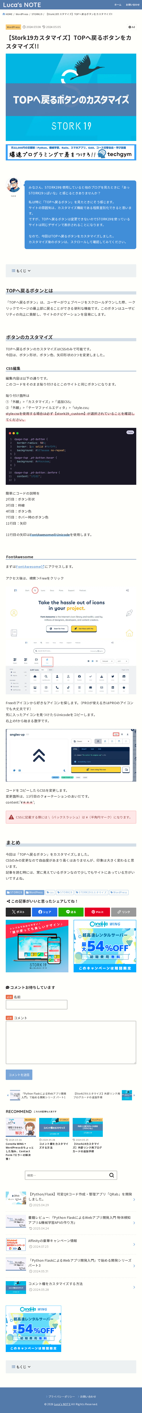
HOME (9, 14)
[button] (130, 432)
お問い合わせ (133, 4)
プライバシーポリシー (61, 1396)
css (52, 892)
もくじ (21, 271)
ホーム (117, 4)
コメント (21, 1017)
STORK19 (37, 14)
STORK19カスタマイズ (93, 892)
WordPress (22, 14)
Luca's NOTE (22, 5)
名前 (17, 996)
